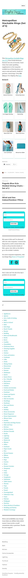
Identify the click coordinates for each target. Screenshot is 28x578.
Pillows (6, 455)
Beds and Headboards (10, 335)
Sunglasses (7, 477)
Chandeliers (7, 344)
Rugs (5, 459)
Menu (23, 5)
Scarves (6, 462)
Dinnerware (7, 366)
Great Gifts (7, 396)
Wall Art (6, 499)
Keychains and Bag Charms (12, 422)
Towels (6, 488)
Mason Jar (7, 440)
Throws (6, 483)
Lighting (6, 435)
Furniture (7, 392)
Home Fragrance (9, 414)
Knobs (6, 433)
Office (5, 444)
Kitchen (6, 427)
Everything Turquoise (7, 573)
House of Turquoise (18, 257)
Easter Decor (8, 377)
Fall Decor (7, 383)
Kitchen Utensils (9, 431)
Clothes (6, 353)
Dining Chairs (8, 364)
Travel (6, 490)
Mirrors (6, 442)
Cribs (5, 359)
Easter (6, 375)
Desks (5, 361)
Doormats (7, 368)
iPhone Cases (8, 418)
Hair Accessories (9, 398)
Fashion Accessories (10, 388)
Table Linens (8, 481)
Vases (5, 496)
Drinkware (7, 372)
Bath (5, 324)
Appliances (7, 314)
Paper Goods (7, 449)
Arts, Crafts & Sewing (10, 318)
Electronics (7, 381)
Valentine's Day (8, 494)
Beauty (6, 331)
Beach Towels (8, 329)
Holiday (6, 409)
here (20, 75)
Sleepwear (7, 468)
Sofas (5, 473)
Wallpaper (7, 501)
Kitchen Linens (8, 429)
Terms (13, 229)
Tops (5, 486)
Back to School (8, 322)
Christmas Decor (9, 346)
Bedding (6, 333)
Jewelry (22, 172)
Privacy (18, 229)
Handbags (7, 401)
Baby (5, 320)
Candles (6, 342)
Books (6, 337)
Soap (5, 470)
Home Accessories (9, 412)
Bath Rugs (7, 327)
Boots (5, 340)
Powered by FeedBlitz (19, 227)
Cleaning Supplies (9, 348)
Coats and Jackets (9, 355)
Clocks (6, 351)
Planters (6, 457)
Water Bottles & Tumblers (12, 505)
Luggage (6, 438)
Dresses (6, 370)
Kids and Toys (8, 425)
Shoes (5, 464)
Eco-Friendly (8, 379)
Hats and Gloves (9, 405)
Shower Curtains (9, 466)
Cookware (7, 357)
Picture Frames (8, 453)
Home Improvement (10, 416)
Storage (6, 475)
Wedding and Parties (10, 507)
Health (6, 407)
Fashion (17, 172)
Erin (5, 172)
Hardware (7, 403)
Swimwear (7, 479)
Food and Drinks (9, 390)
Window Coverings (9, 510)
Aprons (6, 316)
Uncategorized (8, 492)
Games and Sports (9, 394)
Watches (6, 503)
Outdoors (6, 446)
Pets (5, 451)
